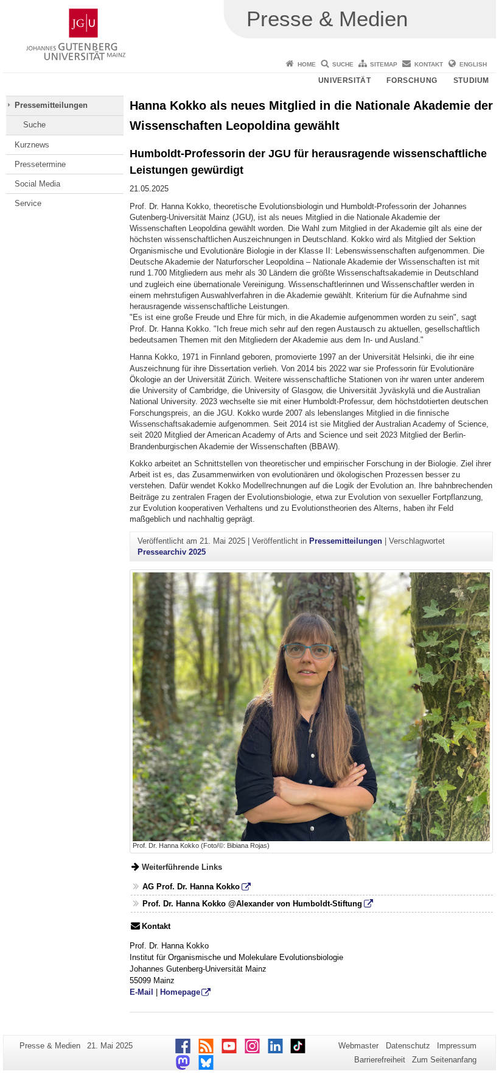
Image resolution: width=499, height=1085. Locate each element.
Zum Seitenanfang (444, 1059)
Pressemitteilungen (51, 105)
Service (28, 203)
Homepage (180, 992)
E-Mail (141, 992)
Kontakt (428, 64)
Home (307, 64)
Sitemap (383, 64)
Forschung (411, 80)
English (473, 64)
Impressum (456, 1045)
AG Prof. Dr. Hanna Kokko (191, 886)
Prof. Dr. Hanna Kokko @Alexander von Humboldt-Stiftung (252, 903)
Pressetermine (40, 164)
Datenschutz (408, 1045)
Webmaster (358, 1045)
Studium (471, 80)
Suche (343, 64)
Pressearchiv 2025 (172, 552)
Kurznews (32, 144)
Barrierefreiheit (379, 1059)
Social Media (37, 183)
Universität (344, 80)
